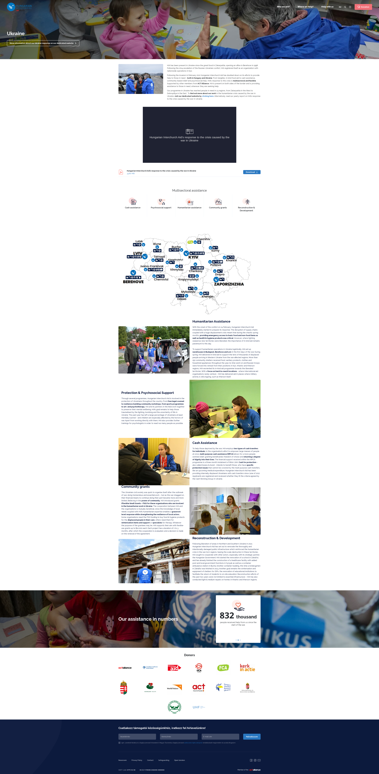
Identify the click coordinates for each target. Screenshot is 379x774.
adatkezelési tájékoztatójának (193, 743)
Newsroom (122, 760)
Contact (150, 760)
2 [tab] (238, 640)
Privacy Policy (137, 760)
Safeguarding (163, 760)
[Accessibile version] (350, 7)
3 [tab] (240, 640)
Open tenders (179, 760)
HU (340, 7)
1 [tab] (236, 640)
